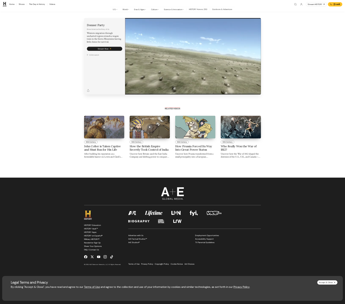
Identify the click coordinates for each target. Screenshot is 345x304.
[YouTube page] (98, 256)
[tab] (115, 9)
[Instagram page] (105, 256)
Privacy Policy (241, 287)
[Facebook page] (85, 256)
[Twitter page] (92, 256)
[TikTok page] (111, 256)
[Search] (295, 4)
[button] (128, 91)
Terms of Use (92, 287)
